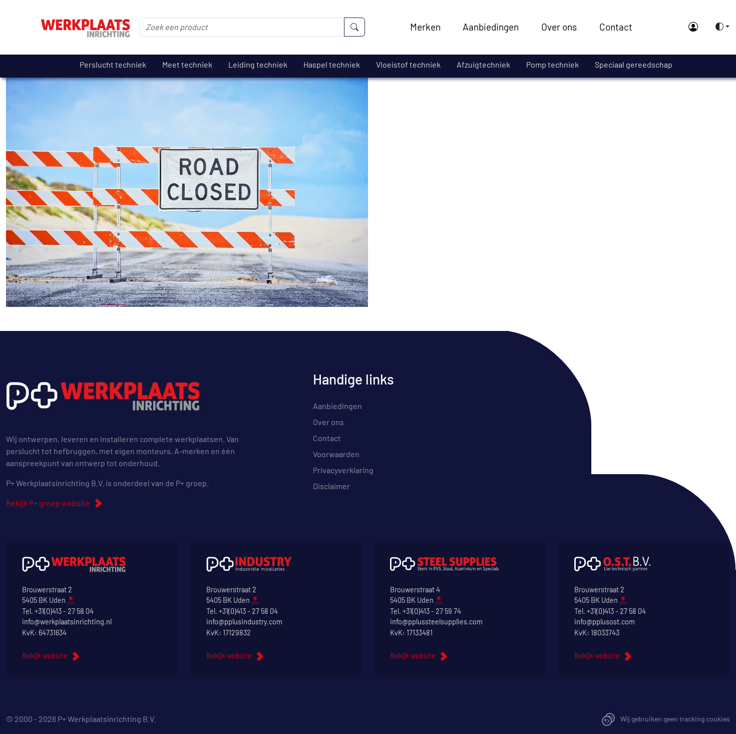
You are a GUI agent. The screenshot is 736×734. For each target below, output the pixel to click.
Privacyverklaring (343, 470)
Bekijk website (45, 655)
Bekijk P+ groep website (48, 503)
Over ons (559, 27)
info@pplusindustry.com (244, 621)
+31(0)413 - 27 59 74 (432, 611)
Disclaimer (331, 486)
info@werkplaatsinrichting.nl (67, 621)
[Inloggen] (692, 27)
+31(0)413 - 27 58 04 (64, 611)
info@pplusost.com (604, 621)
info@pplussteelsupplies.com (436, 621)
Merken (425, 27)
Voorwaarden (336, 454)
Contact (615, 27)
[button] (719, 26)
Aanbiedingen (491, 27)
